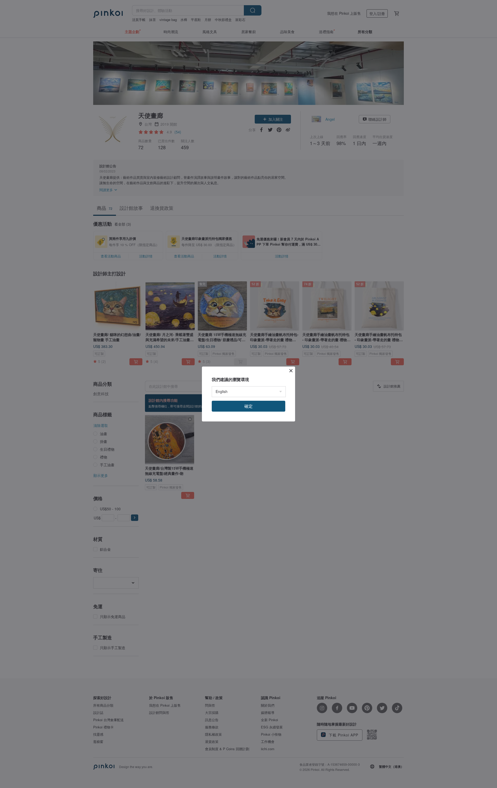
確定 (248, 406)
